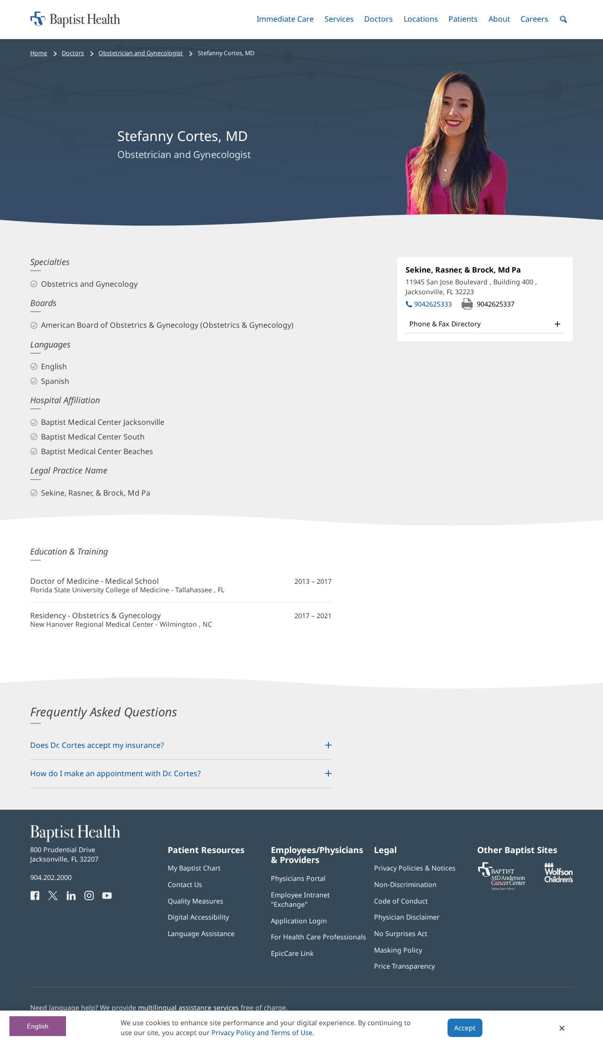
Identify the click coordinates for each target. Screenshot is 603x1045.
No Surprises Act (400, 933)
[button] (285, 19)
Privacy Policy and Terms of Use (262, 1032)
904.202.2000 (51, 877)
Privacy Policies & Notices (415, 867)
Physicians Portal (298, 878)
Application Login (299, 920)
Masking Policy (398, 949)
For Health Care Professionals (318, 936)
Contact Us (185, 884)
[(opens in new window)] (559, 879)
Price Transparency (404, 966)
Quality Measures (195, 900)
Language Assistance (201, 933)
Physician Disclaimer (407, 916)
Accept (464, 1027)
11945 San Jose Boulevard (471, 286)
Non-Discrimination (405, 884)
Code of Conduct (401, 900)
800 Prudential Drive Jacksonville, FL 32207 (64, 854)
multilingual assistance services (188, 1007)
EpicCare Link (292, 953)
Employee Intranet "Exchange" (300, 899)
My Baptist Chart (194, 867)
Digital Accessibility (198, 916)
